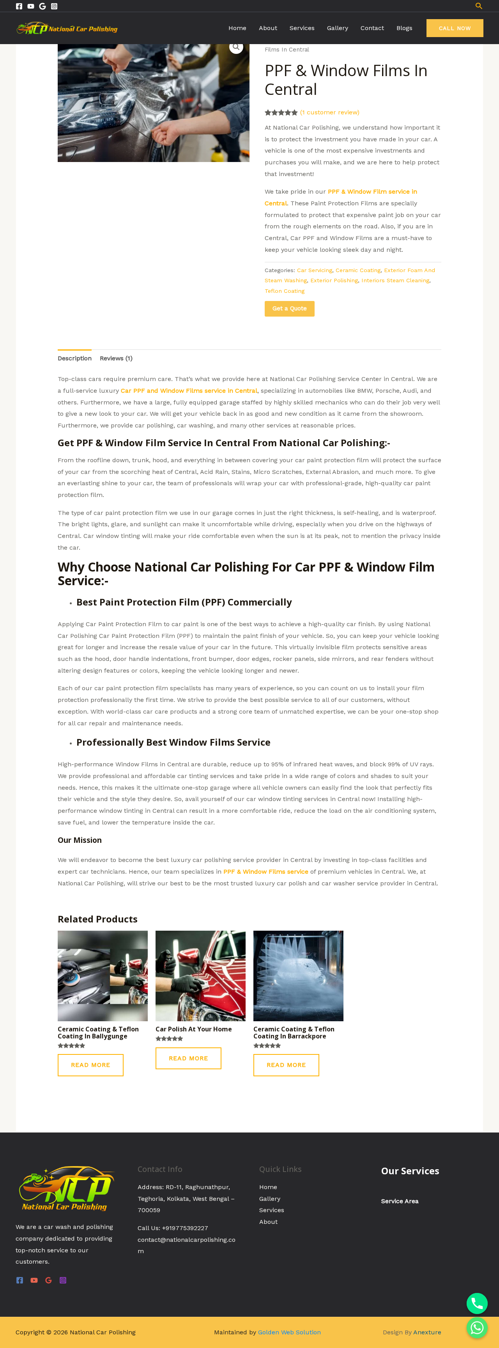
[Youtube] (30, 6)
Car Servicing (314, 270)
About (268, 28)
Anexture (427, 1332)
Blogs (404, 28)
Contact (372, 28)
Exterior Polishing (334, 280)
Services (302, 28)
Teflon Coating (284, 291)
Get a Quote (290, 308)
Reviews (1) (116, 358)
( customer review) (329, 112)
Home (237, 28)
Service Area (400, 1201)
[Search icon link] (478, 5)
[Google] (42, 6)
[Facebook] (19, 6)
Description (75, 358)
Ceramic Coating (358, 270)
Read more (90, 1064)
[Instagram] (54, 6)
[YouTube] (34, 1280)
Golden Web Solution (289, 1332)
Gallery (337, 28)
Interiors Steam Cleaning (395, 280)
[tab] (75, 358)
